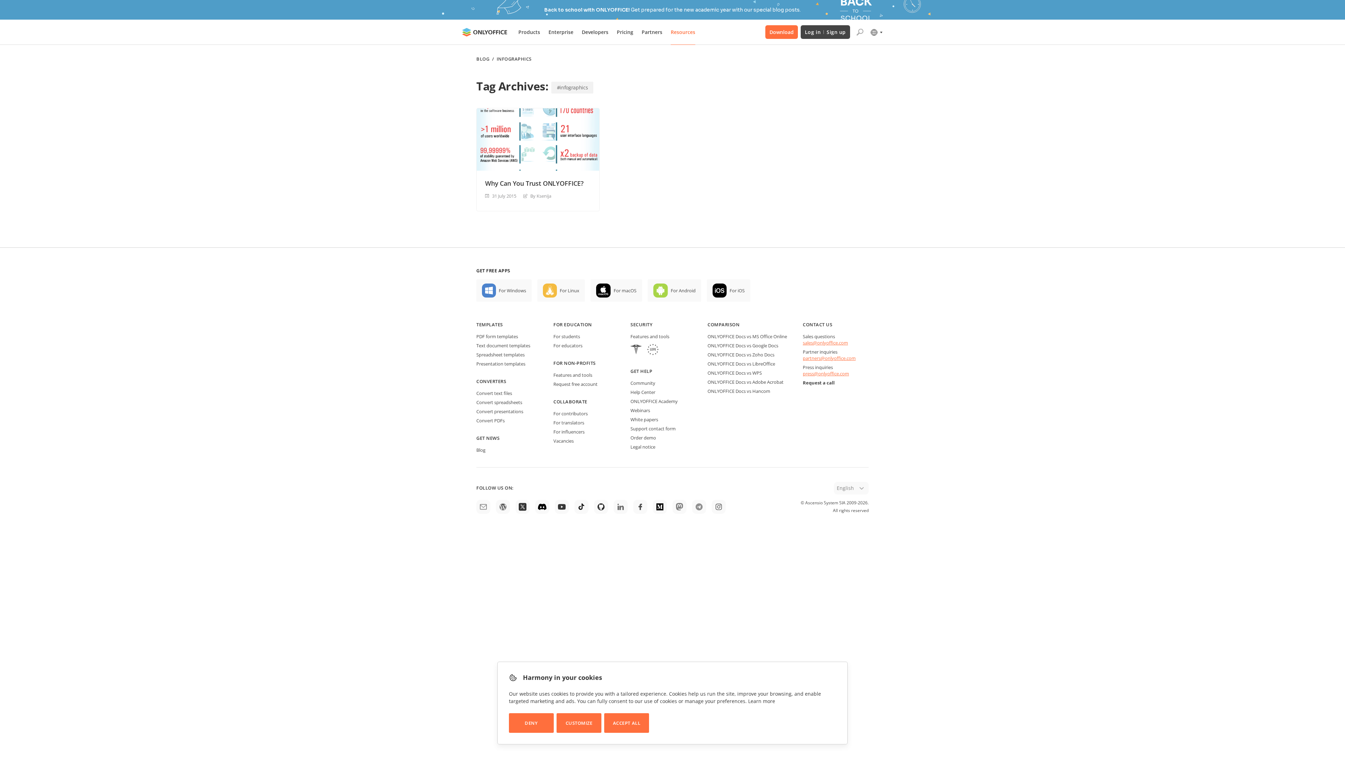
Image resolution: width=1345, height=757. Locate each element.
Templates (489, 324)
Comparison (723, 324)
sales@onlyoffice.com (825, 343)
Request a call (819, 383)
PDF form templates (497, 336)
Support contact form (653, 428)
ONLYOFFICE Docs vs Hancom (739, 391)
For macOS (625, 290)
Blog (482, 59)
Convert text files (494, 393)
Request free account (575, 384)
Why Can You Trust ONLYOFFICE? (534, 183)
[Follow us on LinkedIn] (621, 507)
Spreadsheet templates (500, 355)
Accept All (626, 723)
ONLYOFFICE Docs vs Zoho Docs (741, 355)
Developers (595, 32)
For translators (568, 423)
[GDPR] (652, 350)
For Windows (512, 290)
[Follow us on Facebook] (640, 507)
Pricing (625, 32)
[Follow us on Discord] (542, 507)
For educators (567, 345)
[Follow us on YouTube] (562, 507)
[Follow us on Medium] (660, 507)
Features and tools (572, 375)
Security (641, 324)
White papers (644, 419)
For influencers (569, 432)
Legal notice (642, 447)
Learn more (761, 701)
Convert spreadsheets (499, 402)
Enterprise (561, 32)
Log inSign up (825, 32)
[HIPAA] (636, 350)
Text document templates (503, 345)
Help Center (642, 392)
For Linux (569, 290)
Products (529, 32)
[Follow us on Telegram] (699, 507)
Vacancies (563, 441)
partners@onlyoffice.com (829, 358)
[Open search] (860, 32)
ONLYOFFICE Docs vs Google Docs (743, 345)
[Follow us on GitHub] (601, 507)
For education (572, 324)
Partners (652, 32)
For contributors (570, 413)
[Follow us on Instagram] (719, 507)
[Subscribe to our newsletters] (483, 507)
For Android (683, 290)
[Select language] (876, 32)
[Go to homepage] (484, 32)
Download (782, 32)
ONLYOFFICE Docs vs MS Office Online (747, 336)
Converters (491, 381)
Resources (683, 32)
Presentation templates (500, 364)
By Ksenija (540, 196)
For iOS (737, 290)
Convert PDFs (490, 420)
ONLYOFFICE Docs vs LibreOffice (741, 364)
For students (566, 336)
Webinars (640, 410)
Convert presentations (499, 411)
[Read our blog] (503, 507)
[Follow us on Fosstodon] (679, 507)
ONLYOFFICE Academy (654, 401)
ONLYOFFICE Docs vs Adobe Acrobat (746, 382)
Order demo (643, 438)
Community (642, 383)
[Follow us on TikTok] (581, 507)
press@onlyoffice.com (826, 373)
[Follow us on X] (523, 507)
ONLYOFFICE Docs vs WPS (735, 373)
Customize (579, 723)
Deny (531, 723)
